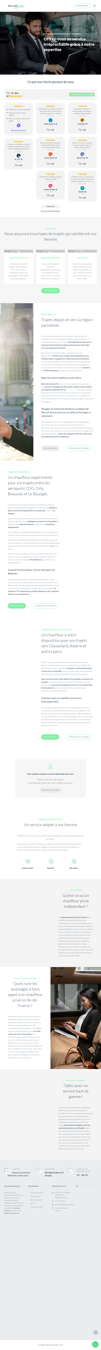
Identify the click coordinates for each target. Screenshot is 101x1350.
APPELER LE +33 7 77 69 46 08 (79, 448)
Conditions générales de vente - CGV (50, 1345)
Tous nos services (51, 290)
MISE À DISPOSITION (18, 258)
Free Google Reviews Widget (51, 211)
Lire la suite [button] (50, 116)
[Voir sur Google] (50, 120)
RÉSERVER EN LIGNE (50, 448)
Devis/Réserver (82, 5)
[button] (95, 1344)
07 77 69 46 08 (71, 390)
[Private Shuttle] (16, 6)
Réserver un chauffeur (50, 790)
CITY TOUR (82, 258)
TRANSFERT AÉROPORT (50, 258)
